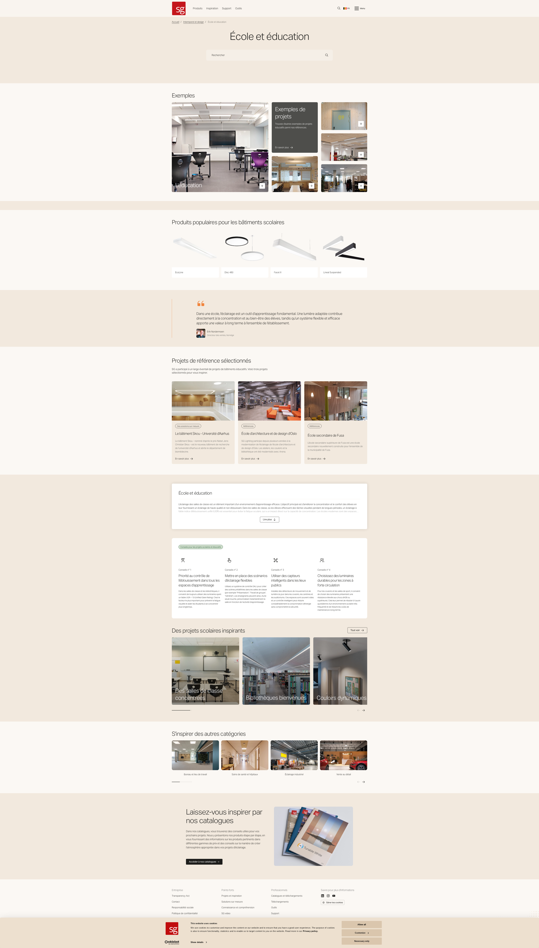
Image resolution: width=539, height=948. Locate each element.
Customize (360, 933)
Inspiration (212, 8)
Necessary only (361, 941)
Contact (176, 901)
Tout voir (355, 630)
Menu (362, 8)
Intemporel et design (193, 21)
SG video (225, 913)
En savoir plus (182, 458)
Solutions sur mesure (232, 901)
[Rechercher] (339, 8)
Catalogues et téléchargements (286, 895)
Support (226, 8)
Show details (197, 942)
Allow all (362, 924)
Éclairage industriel (294, 774)
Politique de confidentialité (185, 913)
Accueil (175, 21)
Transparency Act (180, 895)
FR (348, 8)
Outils (238, 8)
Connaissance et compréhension (237, 907)
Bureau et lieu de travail (195, 774)
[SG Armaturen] (179, 8)
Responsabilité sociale (183, 907)
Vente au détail (343, 774)
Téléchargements (280, 901)
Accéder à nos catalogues (202, 861)
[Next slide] (363, 710)
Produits (197, 8)
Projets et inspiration (231, 895)
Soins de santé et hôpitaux (245, 774)
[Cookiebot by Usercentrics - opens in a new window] (172, 942)
